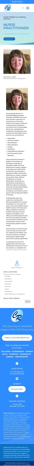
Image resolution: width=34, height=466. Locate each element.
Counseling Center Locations (12, 274)
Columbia (7, 276)
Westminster (8, 291)
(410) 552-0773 (18, 372)
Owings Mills (8, 281)
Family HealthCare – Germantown (15, 294)
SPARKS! (28, 465)
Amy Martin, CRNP (9, 77)
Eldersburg (6, 78)
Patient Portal (17, 2)
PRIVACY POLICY (17, 465)
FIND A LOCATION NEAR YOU (17, 338)
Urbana (7, 289)
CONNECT (17, 384)
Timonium (8, 286)
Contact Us (8, 39)
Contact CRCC (17, 389)
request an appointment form (16, 249)
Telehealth (8, 284)
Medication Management (18, 78)
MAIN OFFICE (17, 369)
